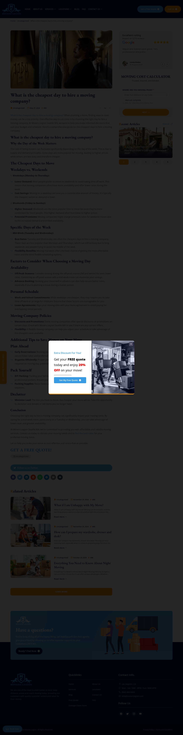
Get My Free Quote (68, 380)
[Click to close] (131, 344)
